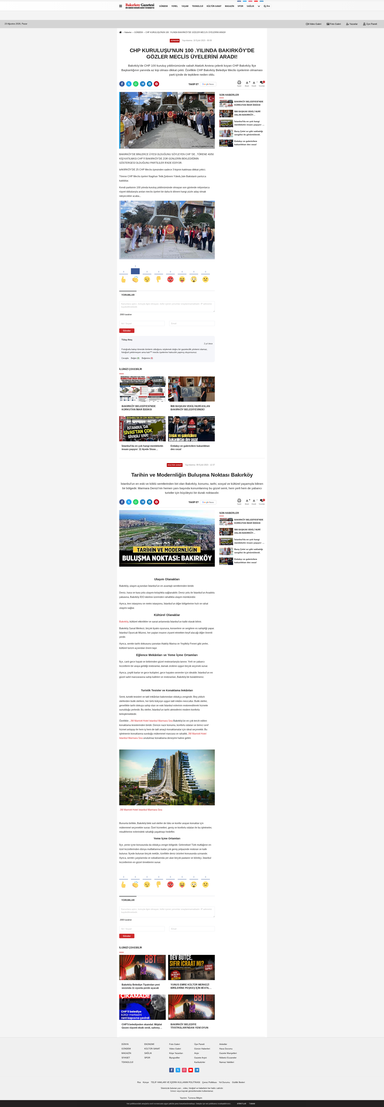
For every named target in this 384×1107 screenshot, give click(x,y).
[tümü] (259, 6)
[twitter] (129, 84)
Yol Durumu (224, 1082)
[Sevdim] (147, 274)
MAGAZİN (229, 6)
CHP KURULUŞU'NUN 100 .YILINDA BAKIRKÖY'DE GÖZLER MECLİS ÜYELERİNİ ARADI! (186, 32)
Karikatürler (199, 1062)
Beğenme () (147, 358)
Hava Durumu (225, 1049)
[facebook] (122, 84)
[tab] (127, 295)
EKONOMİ (149, 1044)
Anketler (223, 1044)
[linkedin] (149, 84)
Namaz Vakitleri (226, 1062)
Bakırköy (123, 621)
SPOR (240, 6)
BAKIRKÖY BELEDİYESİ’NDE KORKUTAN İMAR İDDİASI (139, 408)
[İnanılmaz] (193, 274)
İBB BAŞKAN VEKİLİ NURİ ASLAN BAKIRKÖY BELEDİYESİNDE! (190, 408)
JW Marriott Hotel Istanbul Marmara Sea (151, 720)
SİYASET (126, 1058)
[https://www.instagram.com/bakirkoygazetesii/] (184, 1070)
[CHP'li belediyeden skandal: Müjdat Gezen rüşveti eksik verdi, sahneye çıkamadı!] (142, 1007)
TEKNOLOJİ (197, 6)
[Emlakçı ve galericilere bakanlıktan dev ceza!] (191, 428)
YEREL (174, 6)
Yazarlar (353, 24)
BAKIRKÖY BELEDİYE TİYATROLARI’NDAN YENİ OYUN (189, 1026)
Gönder (127, 330)
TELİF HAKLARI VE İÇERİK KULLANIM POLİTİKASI (175, 1082)
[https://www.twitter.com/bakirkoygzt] (178, 1070)
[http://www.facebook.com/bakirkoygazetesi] (171, 1070)
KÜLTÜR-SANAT (214, 6)
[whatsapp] (135, 84)
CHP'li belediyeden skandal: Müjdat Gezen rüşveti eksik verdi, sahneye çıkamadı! (142, 1026)
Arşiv (196, 1053)
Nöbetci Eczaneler (228, 1058)
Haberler (128, 32)
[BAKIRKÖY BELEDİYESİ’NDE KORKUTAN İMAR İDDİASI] (142, 389)
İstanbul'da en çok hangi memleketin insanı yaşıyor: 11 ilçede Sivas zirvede (142, 448)
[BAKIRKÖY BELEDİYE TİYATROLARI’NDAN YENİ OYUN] (191, 1007)
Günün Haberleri (202, 1049)
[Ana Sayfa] (120, 32)
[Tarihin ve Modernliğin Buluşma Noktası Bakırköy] (167, 538)
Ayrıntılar (241, 1104)
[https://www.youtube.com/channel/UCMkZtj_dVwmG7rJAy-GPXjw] (190, 1070)
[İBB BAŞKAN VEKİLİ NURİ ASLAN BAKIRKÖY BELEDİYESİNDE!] (191, 389)
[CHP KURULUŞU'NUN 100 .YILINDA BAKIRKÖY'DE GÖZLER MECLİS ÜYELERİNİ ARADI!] (167, 120)
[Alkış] (135, 274)
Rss (139, 1082)
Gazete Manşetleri (228, 1053)
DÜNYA (125, 1044)
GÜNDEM (163, 6)
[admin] (197, 1070)
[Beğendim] (123, 274)
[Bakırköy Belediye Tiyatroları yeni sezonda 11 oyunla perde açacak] (142, 967)
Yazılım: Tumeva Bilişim (191, 1098)
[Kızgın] (170, 274)
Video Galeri (315, 24)
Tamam (252, 1104)
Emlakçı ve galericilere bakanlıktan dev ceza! (190, 448)
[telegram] (142, 84)
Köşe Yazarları (176, 1053)
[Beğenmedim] (158, 274)
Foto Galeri (335, 24)
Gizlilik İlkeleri (238, 1082)
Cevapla (125, 358)
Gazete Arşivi (200, 1058)
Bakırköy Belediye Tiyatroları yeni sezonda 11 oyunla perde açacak (141, 986)
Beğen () (135, 358)
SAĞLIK (250, 6)
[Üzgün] (205, 274)
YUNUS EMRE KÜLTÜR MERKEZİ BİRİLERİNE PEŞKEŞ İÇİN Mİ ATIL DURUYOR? (190, 986)
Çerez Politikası (209, 1082)
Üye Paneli (371, 24)
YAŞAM (185, 6)
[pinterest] (156, 84)
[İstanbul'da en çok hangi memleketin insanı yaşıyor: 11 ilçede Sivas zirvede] (142, 428)
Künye (146, 1082)
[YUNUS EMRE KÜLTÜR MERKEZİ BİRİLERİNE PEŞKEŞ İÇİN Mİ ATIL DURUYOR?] (191, 967)
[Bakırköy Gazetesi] (140, 6)
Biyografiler (174, 1058)
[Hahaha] (182, 274)
